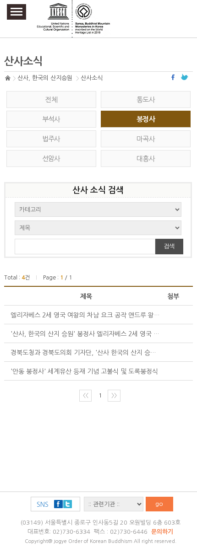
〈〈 (85, 395)
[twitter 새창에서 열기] (184, 77)
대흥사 (146, 158)
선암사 (51, 158)
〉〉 (114, 395)
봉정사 (146, 119)
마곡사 (146, 138)
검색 (169, 246)
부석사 (51, 119)
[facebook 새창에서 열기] (174, 77)
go (159, 504)
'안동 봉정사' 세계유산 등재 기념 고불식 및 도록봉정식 (84, 371)
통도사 (146, 99)
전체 (51, 99)
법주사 (51, 138)
